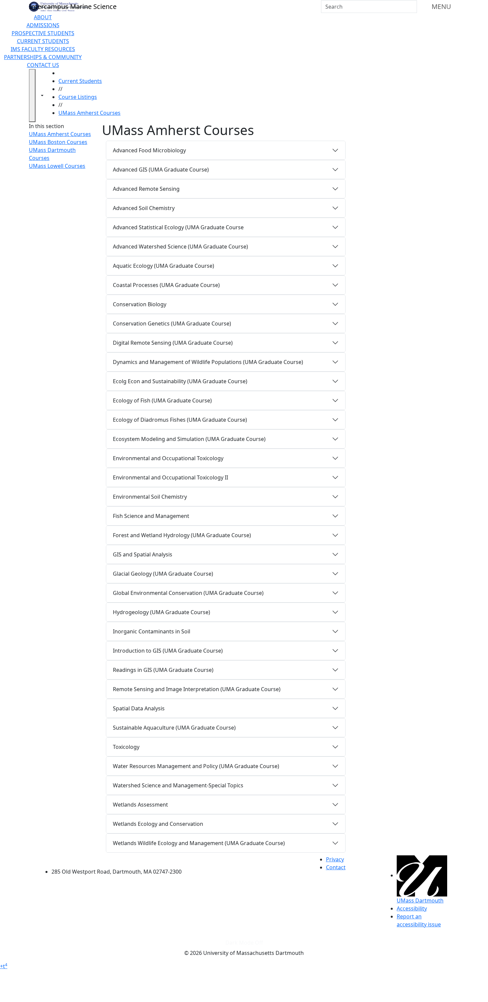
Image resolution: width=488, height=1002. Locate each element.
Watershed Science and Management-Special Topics (178, 785)
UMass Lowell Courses (57, 166)
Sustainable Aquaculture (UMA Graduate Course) (174, 727)
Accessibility (412, 908)
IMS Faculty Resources (43, 49)
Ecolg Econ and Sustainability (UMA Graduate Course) (180, 381)
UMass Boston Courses (58, 142)
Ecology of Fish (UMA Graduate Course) (162, 400)
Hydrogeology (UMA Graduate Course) (161, 612)
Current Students (43, 41)
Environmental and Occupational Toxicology (168, 458)
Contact (336, 867)
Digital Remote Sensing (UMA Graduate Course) (173, 342)
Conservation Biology (139, 304)
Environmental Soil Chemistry (150, 496)
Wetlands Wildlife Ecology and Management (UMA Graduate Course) (199, 843)
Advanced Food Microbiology (149, 150)
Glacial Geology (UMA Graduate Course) (163, 573)
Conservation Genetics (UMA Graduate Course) (172, 323)
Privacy (335, 859)
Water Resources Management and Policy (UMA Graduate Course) (196, 766)
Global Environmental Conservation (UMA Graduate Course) (188, 593)
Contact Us (43, 65)
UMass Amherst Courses (89, 112)
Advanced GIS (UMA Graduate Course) (161, 169)
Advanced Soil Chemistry (144, 208)
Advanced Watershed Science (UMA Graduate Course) (180, 246)
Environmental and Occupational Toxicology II (170, 477)
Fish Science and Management (151, 516)
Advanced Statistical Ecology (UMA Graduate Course (178, 227)
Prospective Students (43, 33)
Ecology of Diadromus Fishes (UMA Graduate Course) (180, 419)
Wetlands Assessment (140, 804)
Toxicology (126, 747)
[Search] (411, 7)
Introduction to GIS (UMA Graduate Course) (168, 650)
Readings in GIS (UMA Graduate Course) (163, 670)
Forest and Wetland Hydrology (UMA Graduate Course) (182, 535)
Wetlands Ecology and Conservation (158, 823)
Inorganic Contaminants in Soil (151, 631)
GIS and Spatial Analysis (142, 554)
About (43, 17)
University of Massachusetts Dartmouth (120, 858)
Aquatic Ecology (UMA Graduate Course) (163, 265)
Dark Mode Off (244, 942)
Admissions (43, 25)
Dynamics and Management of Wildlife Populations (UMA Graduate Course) (208, 362)
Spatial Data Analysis (139, 708)
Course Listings (77, 97)
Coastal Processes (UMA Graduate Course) (166, 285)
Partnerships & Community (43, 57)
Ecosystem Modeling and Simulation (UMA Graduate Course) (189, 439)
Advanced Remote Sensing (146, 188)
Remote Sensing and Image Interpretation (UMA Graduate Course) (197, 689)
